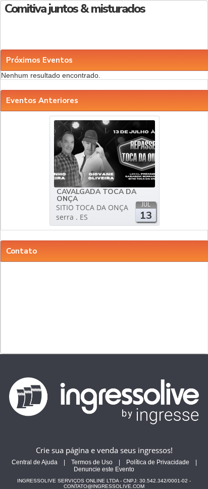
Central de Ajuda (35, 462)
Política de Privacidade (157, 462)
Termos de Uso (92, 462)
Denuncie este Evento (104, 469)
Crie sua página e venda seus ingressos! (104, 450)
